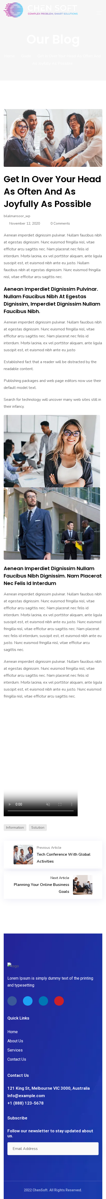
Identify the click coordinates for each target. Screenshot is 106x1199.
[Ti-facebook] (12, 1001)
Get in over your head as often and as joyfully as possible (52, 191)
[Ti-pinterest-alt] (59, 1001)
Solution (37, 827)
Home (9, 56)
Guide (26, 56)
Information (15, 827)
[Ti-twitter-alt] (27, 1001)
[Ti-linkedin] (43, 1001)
